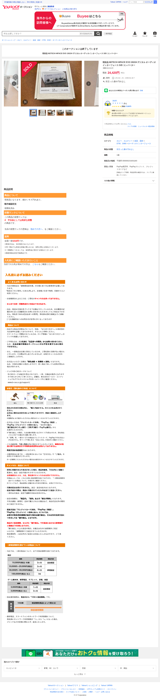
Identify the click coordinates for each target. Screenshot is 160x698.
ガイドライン (111, 689)
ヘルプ (125, 2)
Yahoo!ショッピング (90, 685)
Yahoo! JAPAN (115, 2)
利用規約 (82, 689)
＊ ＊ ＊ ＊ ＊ (117, 103)
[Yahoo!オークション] (17, 6)
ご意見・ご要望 (87, 692)
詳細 (141, 90)
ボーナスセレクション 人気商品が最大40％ (60, 9)
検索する (98, 33)
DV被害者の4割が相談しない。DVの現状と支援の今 (23, 2)
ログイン (38, 9)
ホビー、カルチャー (24, 40)
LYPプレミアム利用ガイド (96, 689)
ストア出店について (73, 692)
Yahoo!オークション (56, 685)
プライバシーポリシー (51, 689)
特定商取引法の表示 (57, 692)
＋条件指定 (108, 33)
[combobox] (41, 33)
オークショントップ (8, 40)
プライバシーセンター (68, 689)
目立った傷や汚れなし (125, 149)
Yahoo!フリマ (72, 685)
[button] (129, 181)
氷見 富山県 (149, 2)
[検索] (155, 2)
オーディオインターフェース (62, 40)
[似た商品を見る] (25, 102)
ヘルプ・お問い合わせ (102, 692)
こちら (129, 124)
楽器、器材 (36, 40)
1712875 (128, 106)
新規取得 (51, 6)
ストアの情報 (132, 126)
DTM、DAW (46, 40)
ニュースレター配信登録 (146, 126)
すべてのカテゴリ (86, 33)
